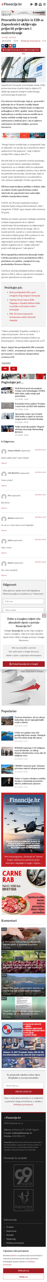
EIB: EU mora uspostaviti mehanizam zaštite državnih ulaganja (22, 317)
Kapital (12, 37)
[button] (3, 46)
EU (14, 369)
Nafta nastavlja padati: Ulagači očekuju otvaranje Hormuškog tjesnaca (29, 429)
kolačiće (14, 1255)
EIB (5, 369)
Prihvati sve (23, 1270)
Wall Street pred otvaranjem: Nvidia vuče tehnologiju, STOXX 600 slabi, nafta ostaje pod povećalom (30, 392)
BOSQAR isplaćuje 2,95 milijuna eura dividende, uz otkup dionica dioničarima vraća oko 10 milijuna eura (30, 752)
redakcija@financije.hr (21, 1133)
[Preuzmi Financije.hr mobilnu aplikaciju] (31, 4)
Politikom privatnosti (23, 1104)
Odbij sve (23, 1277)
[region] (23, 1264)
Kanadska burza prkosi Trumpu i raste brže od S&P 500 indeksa (30, 405)
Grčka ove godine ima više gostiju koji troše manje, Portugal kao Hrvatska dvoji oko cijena (30, 735)
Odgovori (4, 463)
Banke (5, 37)
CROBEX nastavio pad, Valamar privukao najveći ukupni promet (30, 767)
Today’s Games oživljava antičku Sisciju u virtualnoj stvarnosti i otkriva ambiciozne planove (30, 781)
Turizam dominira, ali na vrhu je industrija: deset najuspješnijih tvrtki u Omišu (30, 720)
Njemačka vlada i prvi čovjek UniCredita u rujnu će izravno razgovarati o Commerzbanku (29, 417)
